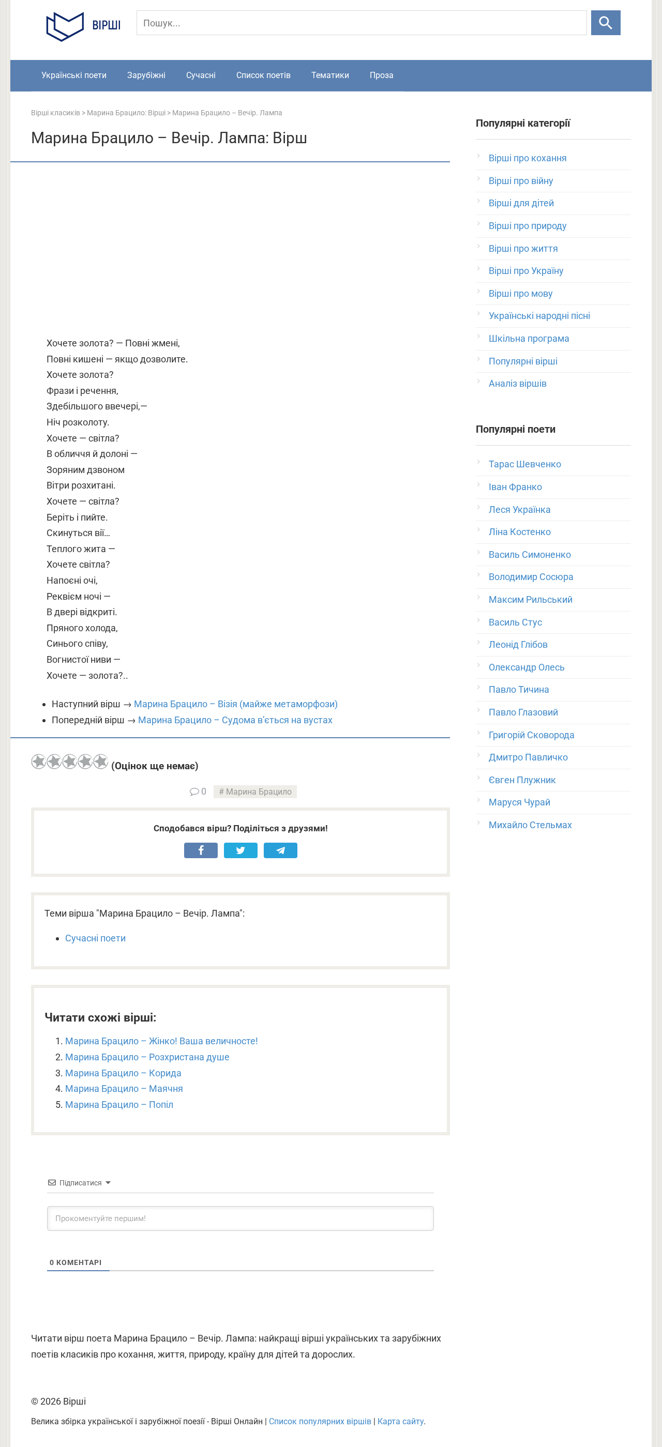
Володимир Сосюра (531, 576)
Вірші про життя (523, 248)
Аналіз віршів (518, 383)
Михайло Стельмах (530, 824)
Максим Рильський (531, 599)
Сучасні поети (95, 938)
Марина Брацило (259, 792)
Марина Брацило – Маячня (124, 1088)
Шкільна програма (529, 338)
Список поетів (263, 75)
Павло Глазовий (523, 712)
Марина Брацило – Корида (123, 1073)
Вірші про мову (521, 293)
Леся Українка (520, 509)
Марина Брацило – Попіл (119, 1104)
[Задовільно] (70, 761)
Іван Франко (515, 486)
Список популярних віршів (320, 1421)
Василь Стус (515, 622)
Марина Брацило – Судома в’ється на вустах (235, 719)
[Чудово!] (101, 761)
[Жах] (39, 761)
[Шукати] (606, 22)
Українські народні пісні (539, 315)
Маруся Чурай (519, 802)
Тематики (330, 75)
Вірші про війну (521, 180)
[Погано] (54, 761)
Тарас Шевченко (525, 464)
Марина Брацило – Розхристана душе (147, 1057)
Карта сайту (401, 1421)
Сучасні (201, 75)
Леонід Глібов (518, 644)
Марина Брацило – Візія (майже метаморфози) (236, 703)
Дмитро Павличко (528, 757)
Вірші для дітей (521, 202)
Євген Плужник (522, 779)
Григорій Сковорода (532, 734)
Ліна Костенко (520, 531)
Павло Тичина (519, 689)
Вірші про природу (528, 225)
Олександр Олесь (527, 667)
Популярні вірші (523, 361)
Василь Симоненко (530, 554)
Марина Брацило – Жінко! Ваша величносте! (161, 1040)
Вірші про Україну (526, 270)
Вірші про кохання (528, 158)
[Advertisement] (240, 250)
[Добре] (85, 761)
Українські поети (74, 75)
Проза (382, 75)
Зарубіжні (146, 75)
